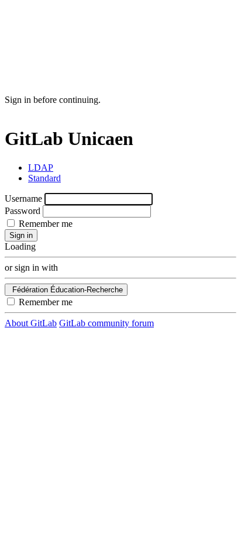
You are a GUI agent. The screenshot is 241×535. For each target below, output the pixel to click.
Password (22, 211)
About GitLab (31, 323)
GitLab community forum (106, 323)
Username (23, 198)
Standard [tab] (44, 178)
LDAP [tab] (40, 167)
